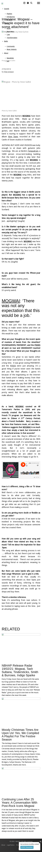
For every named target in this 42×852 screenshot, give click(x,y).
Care (8, 34)
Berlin (6, 41)
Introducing (11, 17)
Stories (6, 23)
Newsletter (10, 58)
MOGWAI (26, 116)
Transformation (12, 38)
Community (11, 46)
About (6, 53)
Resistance (10, 31)
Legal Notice (10, 845)
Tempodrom (33, 151)
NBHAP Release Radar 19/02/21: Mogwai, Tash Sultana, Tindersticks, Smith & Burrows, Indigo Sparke (20, 670)
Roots (9, 28)
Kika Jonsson (9, 72)
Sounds (6, 9)
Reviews (9, 20)
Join (8, 61)
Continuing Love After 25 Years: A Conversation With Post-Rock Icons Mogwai (19, 803)
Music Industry (12, 49)
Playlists (9, 14)
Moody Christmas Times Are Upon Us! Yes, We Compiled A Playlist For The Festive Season (20, 734)
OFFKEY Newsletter (27, 847)
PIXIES (37, 345)
